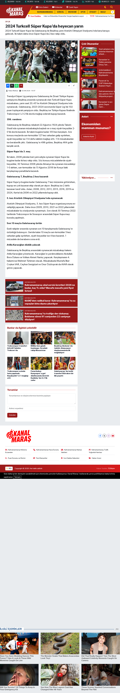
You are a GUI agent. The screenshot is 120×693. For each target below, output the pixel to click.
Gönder (12, 415)
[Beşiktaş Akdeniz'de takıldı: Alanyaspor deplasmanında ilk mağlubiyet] (65, 338)
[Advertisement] (97, 157)
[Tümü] (112, 117)
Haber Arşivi (96, 458)
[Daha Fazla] (21, 86)
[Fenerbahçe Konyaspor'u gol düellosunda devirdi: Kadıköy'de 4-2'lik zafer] (41, 363)
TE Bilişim (111, 468)
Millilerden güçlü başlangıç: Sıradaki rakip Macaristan (39, 348)
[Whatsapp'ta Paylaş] (17, 86)
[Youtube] (113, 436)
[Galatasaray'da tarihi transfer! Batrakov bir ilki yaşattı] (65, 363)
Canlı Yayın (73, 7)
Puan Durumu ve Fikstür (17, 458)
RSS (10, 468)
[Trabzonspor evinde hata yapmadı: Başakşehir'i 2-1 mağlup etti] (18, 363)
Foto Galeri (43, 7)
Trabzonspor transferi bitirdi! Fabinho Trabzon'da (17, 348)
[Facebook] (100, 436)
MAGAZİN (105, 12)
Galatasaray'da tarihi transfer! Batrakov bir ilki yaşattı (63, 373)
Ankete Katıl (88, 137)
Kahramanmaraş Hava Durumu (47, 450)
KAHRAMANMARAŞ (45, 12)
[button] (112, 12)
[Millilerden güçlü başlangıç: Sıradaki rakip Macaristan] (41, 338)
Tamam (17, 477)
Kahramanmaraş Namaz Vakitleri (71, 451)
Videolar (58, 7)
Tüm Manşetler (41, 458)
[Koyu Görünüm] (105, 7)
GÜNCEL (60, 12)
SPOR (83, 12)
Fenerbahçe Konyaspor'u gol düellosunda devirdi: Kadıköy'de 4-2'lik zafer (40, 375)
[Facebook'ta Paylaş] (7, 86)
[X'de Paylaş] (12, 86)
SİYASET (92, 12)
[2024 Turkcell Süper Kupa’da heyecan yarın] (41, 61)
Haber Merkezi (13, 91)
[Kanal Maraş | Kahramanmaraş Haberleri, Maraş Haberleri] (14, 11)
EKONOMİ (72, 12)
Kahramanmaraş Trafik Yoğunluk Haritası (98, 451)
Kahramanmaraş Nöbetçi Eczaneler (16, 451)
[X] (104, 436)
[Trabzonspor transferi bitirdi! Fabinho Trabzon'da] (18, 338)
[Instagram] (109, 436)
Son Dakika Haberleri (71, 458)
